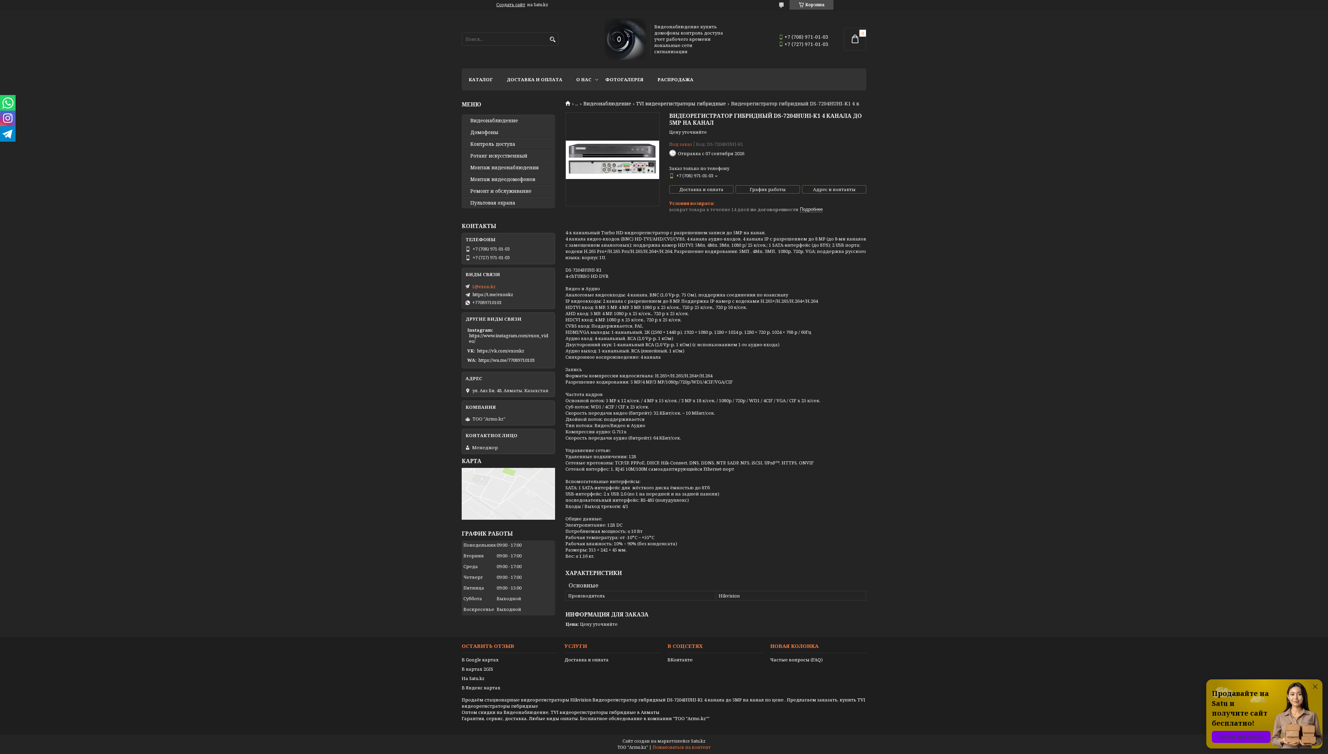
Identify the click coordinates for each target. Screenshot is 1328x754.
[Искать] (552, 40)
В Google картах (480, 660)
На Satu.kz (473, 678)
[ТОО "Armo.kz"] (625, 39)
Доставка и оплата (534, 79)
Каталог (481, 79)
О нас (583, 79)
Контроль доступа (492, 144)
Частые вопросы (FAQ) (796, 660)
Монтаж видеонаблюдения (504, 167)
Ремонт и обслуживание (501, 191)
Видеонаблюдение (607, 103)
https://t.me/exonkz (492, 294)
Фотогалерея (624, 79)
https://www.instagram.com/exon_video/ (508, 338)
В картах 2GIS (477, 669)
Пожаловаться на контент (682, 747)
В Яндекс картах (481, 688)
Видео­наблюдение (494, 120)
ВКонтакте (680, 660)
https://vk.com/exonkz (500, 351)
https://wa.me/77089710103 (506, 360)
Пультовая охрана (492, 203)
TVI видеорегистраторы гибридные (681, 103)
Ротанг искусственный (498, 156)
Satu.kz (698, 741)
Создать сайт (510, 4)
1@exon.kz (484, 286)
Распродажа (675, 79)
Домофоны (484, 132)
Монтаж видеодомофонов (502, 179)
